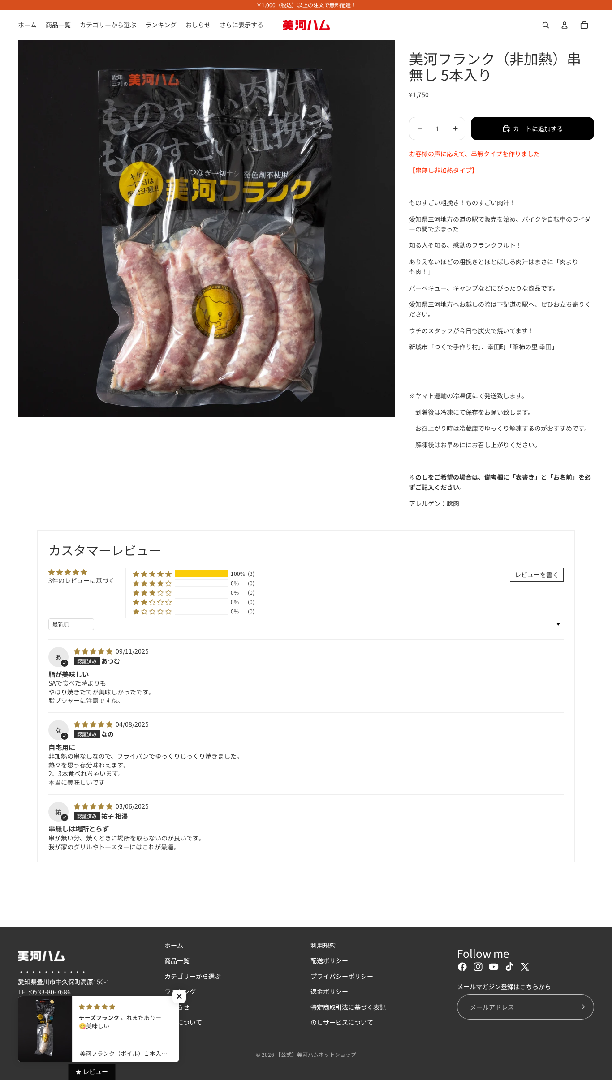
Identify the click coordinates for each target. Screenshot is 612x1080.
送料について (183, 1022)
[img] (94, 651)
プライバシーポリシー (341, 976)
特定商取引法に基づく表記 (348, 1007)
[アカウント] (564, 25)
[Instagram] (478, 967)
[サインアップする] (581, 1007)
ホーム (173, 945)
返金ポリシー (329, 991)
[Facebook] (462, 967)
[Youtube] (493, 967)
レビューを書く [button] (537, 574)
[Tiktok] (509, 967)
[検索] (546, 25)
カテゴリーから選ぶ (192, 976)
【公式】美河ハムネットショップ (316, 1054)
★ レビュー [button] (91, 1071)
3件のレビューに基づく (81, 580)
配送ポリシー (329, 960)
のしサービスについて (341, 1022)
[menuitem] (241, 25)
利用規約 (323, 945)
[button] (152, 574)
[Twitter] (525, 967)
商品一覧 (177, 960)
